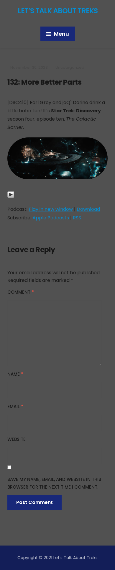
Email (15, 406)
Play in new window (51, 209)
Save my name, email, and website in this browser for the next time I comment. (54, 483)
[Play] (10, 197)
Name (15, 374)
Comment (20, 292)
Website (16, 439)
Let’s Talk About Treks (58, 11)
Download (88, 209)
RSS (77, 217)
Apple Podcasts (50, 217)
